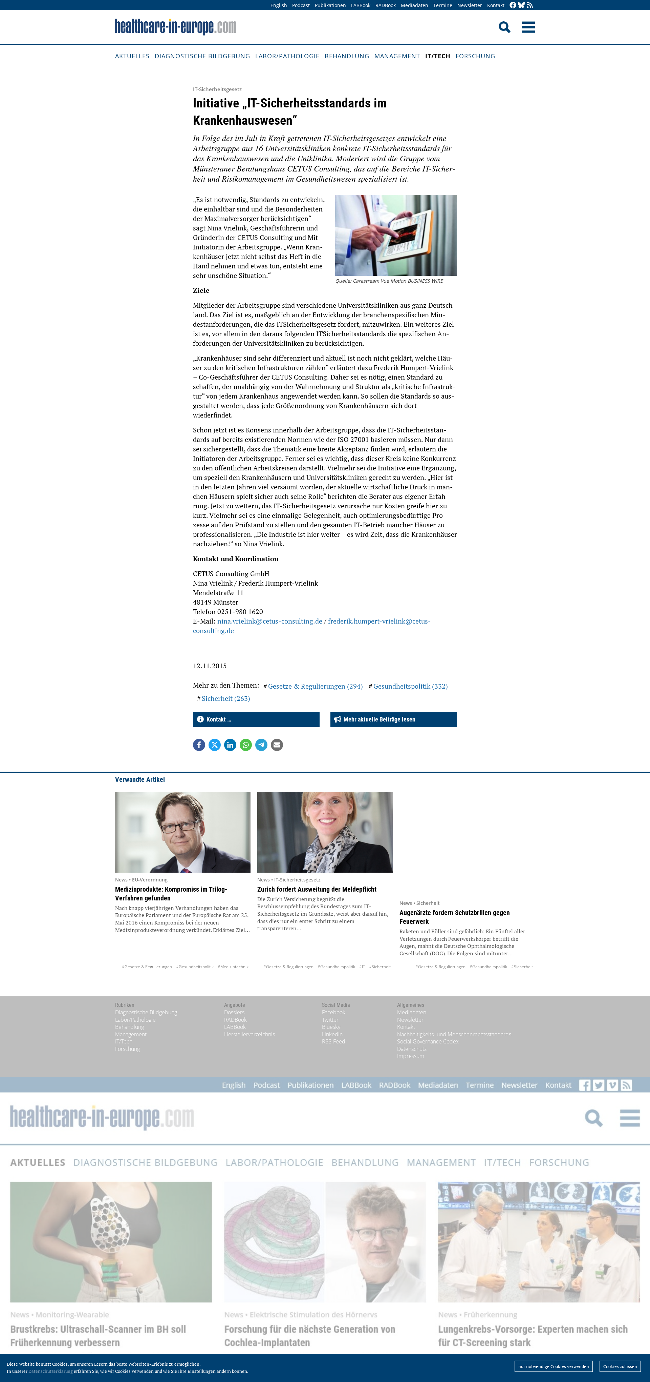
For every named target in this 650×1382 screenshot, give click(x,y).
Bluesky (331, 1027)
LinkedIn (332, 1034)
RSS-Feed (333, 1041)
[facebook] (513, 5)
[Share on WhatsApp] (246, 745)
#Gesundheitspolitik (195, 967)
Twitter (330, 1019)
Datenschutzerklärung (50, 1371)
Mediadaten (414, 5)
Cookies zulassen (620, 1366)
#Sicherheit (380, 967)
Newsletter (469, 5)
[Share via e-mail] (277, 745)
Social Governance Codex (428, 1041)
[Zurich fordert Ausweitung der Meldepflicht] (325, 832)
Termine (442, 5)
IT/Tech (438, 56)
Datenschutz (412, 1049)
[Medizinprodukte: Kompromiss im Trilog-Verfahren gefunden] (183, 832)
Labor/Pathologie (287, 56)
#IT (362, 967)
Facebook (333, 1012)
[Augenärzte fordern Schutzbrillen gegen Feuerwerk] (467, 844)
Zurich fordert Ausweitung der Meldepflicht (316, 889)
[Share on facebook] (199, 745)
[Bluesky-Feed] (521, 5)
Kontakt (495, 5)
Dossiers (234, 1012)
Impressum (410, 1056)
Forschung (475, 56)
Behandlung (347, 56)
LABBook (360, 5)
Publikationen (330, 5)
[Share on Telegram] (261, 745)
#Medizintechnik (233, 967)
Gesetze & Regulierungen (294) (315, 686)
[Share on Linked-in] (230, 745)
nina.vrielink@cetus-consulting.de (269, 621)
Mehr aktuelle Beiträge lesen (378, 719)
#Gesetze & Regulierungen (147, 967)
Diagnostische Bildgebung (202, 56)
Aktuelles (132, 56)
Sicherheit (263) (226, 698)
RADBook (385, 5)
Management (397, 56)
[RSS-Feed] (529, 5)
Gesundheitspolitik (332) (410, 686)
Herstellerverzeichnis (249, 1034)
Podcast (301, 5)
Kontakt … (217, 719)
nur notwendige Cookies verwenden (553, 1366)
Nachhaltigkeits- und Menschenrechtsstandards (454, 1034)
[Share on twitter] (215, 745)
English (278, 5)
